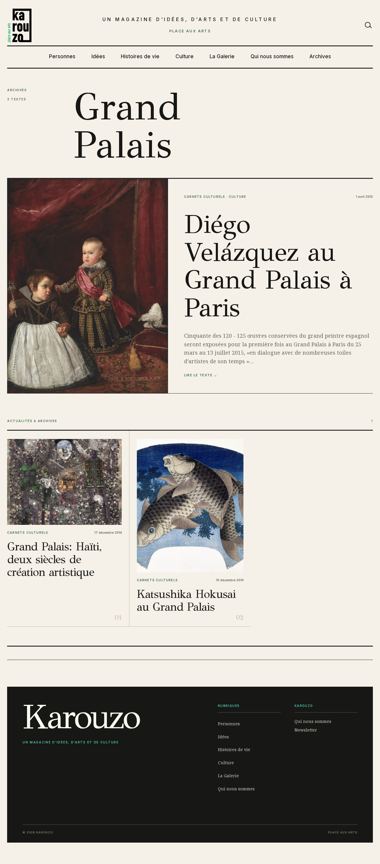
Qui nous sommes (272, 56)
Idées (98, 56)
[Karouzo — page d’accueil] (19, 25)
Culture (184, 56)
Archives (320, 56)
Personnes (62, 56)
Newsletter (305, 730)
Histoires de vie (140, 56)
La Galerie (222, 56)
